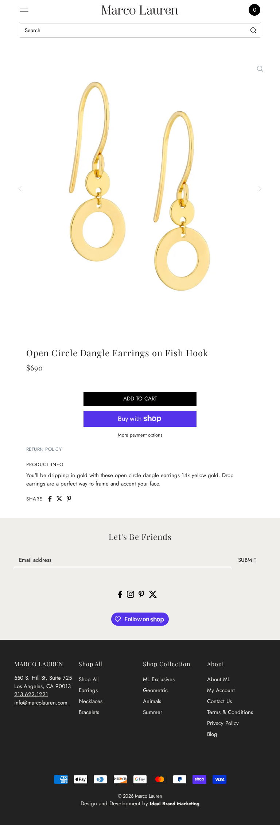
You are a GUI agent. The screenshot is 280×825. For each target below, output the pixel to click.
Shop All (88, 679)
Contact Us (219, 701)
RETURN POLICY (44, 449)
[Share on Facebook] (50, 499)
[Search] (253, 30)
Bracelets (89, 712)
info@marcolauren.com (40, 703)
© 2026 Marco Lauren (140, 796)
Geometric (155, 690)
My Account (221, 690)
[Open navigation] (24, 10)
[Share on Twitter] (59, 499)
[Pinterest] (141, 594)
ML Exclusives (159, 679)
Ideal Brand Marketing (174, 803)
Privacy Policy (223, 723)
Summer (152, 712)
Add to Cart (140, 399)
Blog (212, 734)
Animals (152, 701)
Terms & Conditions (230, 712)
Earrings (88, 690)
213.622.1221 (31, 694)
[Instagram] (130, 594)
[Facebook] (120, 594)
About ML (218, 679)
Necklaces (90, 701)
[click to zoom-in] (260, 69)
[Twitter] (153, 594)
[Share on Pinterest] (69, 499)
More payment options (140, 434)
